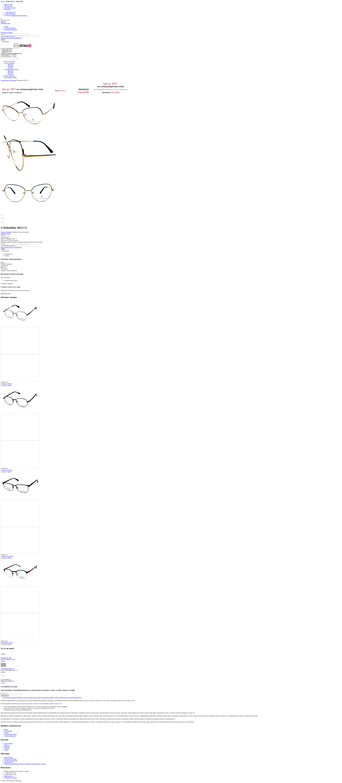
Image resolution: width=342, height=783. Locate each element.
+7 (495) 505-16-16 (9, 12)
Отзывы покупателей (10, 760)
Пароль (3, 36)
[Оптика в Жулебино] (23, 48)
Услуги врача (8, 6)
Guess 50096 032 (6, 679)
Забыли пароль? (10, 36)
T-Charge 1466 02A (6, 384)
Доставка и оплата (9, 7)
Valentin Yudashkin (6, 232)
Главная (3, 80)
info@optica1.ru (8, 776)
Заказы (6, 26)
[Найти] (18, 58)
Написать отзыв (5, 233)
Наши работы (8, 762)
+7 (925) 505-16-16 (9, 14)
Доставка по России (10, 759)
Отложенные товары (10, 29)
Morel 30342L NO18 (7, 642)
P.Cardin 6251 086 (6, 658)
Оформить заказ (5, 23)
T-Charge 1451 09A (6, 470)
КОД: (2, 239)
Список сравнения (10, 28)
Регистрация (8, 32)
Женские (10, 64)
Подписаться (4, 695)
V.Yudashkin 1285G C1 (7, 668)
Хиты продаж (8, 743)
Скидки (6, 748)
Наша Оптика (8, 4)
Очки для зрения (9, 63)
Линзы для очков (9, 76)
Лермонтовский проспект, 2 (19, 15)
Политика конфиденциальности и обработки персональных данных (25, 764)
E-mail (2, 34)
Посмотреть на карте (10, 777)
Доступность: (5, 240)
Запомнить (5, 41)
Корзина (3, 22)
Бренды (6, 745)
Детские (10, 68)
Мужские (11, 66)
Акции (6, 750)
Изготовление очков (10, 77)
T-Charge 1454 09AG (7, 556)
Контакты (7, 9)
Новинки (7, 746)
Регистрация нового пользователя (11, 38)
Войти (3, 32)
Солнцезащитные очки (11, 69)
